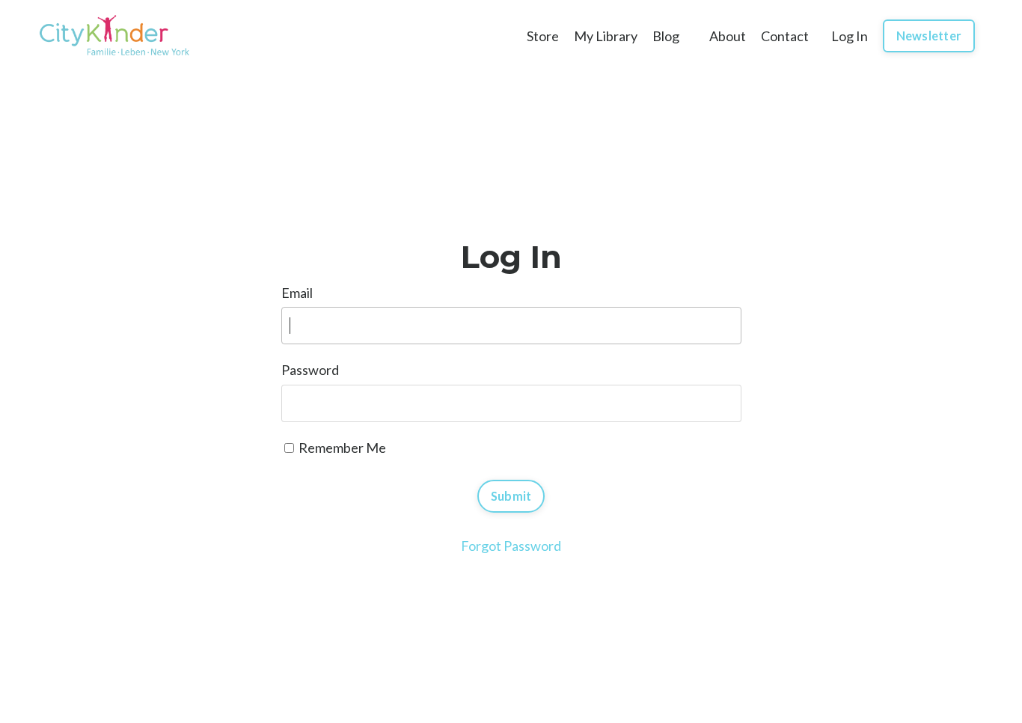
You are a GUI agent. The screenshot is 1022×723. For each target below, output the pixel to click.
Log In (849, 36)
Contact (785, 36)
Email (297, 292)
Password (310, 370)
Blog (665, 36)
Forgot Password (511, 545)
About (727, 36)
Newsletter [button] (929, 35)
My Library (605, 36)
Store (543, 36)
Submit (511, 496)
